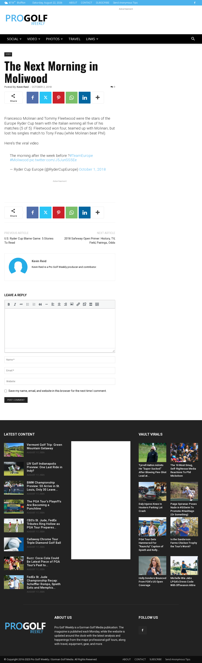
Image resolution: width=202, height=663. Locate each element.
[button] (193, 39)
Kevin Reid (23, 86)
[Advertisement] (126, 20)
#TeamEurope (81, 155)
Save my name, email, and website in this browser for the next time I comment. (57, 390)
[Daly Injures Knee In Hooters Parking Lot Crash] (152, 491)
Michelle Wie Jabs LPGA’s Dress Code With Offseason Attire (182, 582)
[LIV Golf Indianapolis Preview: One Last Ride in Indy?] (14, 469)
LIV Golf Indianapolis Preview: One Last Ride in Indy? (44, 467)
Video (32, 39)
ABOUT (73, 2)
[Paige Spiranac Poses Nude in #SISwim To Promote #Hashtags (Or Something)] (184, 491)
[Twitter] (45, 98)
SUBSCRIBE (102, 2)
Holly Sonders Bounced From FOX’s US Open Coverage (152, 582)
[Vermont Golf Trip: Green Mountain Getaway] (14, 450)
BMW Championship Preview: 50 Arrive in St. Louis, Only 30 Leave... (43, 486)
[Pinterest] (59, 98)
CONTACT (86, 2)
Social (12, 39)
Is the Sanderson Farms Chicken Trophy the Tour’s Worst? (183, 543)
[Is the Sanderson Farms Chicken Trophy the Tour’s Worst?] (184, 526)
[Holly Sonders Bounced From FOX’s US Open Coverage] (152, 565)
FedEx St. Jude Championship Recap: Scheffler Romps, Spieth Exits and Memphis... (44, 582)
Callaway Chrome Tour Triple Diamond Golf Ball (44, 541)
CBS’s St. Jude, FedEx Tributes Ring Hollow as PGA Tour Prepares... (43, 524)
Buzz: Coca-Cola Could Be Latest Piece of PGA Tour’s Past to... (43, 561)
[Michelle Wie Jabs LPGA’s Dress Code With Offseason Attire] (184, 565)
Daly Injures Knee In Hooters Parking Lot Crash (150, 507)
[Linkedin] (85, 98)
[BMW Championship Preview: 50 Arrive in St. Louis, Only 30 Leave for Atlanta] (14, 488)
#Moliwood (19, 160)
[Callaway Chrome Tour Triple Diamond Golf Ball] (14, 544)
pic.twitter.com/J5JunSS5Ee (53, 160)
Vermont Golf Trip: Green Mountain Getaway (44, 446)
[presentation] (8, 304)
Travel (74, 39)
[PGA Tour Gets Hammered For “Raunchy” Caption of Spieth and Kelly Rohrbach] (152, 526)
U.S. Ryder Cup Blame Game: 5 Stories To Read (28, 240)
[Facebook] (195, 3)
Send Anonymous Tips (125, 2)
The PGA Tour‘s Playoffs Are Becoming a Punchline (44, 505)
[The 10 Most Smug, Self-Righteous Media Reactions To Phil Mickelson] (184, 452)
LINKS (90, 39)
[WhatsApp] (72, 98)
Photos (53, 39)
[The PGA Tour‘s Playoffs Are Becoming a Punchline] (14, 506)
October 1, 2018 (92, 169)
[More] (98, 98)
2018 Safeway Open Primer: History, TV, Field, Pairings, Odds (89, 240)
